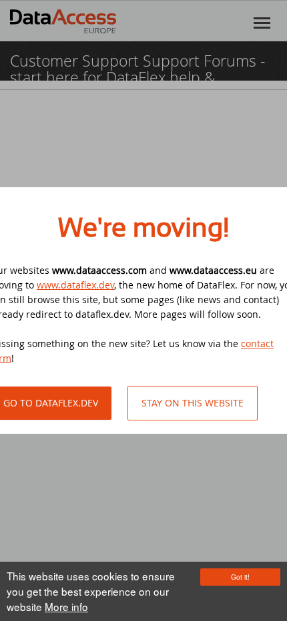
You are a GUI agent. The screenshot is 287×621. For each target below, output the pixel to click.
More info (66, 606)
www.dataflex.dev (75, 285)
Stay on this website (192, 402)
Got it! (240, 577)
